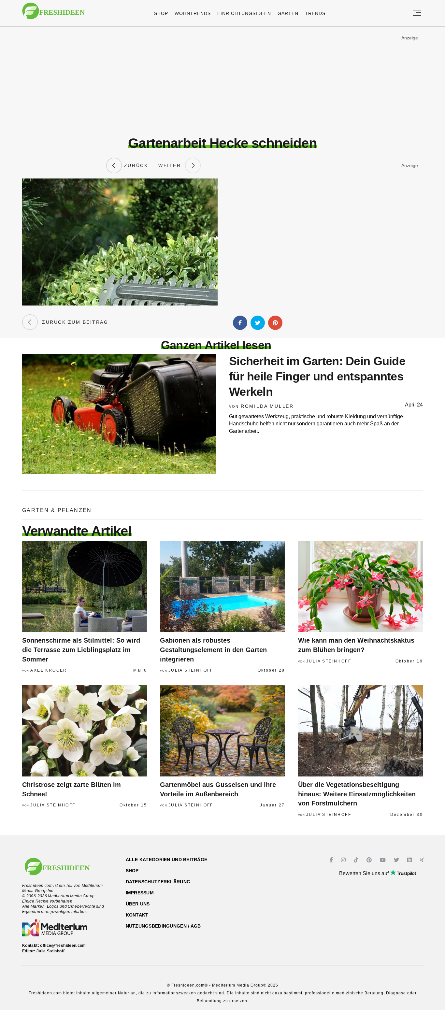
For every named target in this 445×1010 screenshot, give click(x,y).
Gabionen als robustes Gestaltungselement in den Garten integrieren (213, 649)
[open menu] (417, 13)
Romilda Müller (267, 406)
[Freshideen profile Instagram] (344, 860)
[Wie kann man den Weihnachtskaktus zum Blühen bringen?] (360, 586)
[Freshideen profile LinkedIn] (410, 860)
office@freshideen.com (63, 945)
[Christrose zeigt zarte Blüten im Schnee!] (84, 730)
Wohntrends (193, 13)
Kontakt (137, 915)
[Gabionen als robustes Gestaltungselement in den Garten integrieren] (222, 586)
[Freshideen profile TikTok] (357, 860)
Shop (161, 13)
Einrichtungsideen (244, 13)
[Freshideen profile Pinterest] (369, 860)
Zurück (135, 165)
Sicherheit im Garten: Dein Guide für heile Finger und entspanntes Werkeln (317, 376)
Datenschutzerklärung (158, 881)
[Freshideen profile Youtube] (383, 860)
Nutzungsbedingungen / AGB (163, 926)
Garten (288, 13)
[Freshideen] (53, 14)
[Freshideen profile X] (397, 860)
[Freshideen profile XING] (422, 860)
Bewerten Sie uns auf (364, 873)
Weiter (171, 165)
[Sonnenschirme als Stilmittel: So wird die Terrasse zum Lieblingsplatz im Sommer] (84, 586)
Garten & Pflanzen (57, 510)
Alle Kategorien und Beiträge (167, 859)
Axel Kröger (48, 670)
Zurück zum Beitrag (73, 322)
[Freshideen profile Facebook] (332, 860)
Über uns (138, 903)
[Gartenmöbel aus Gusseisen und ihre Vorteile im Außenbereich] (222, 730)
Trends (315, 13)
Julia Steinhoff (190, 670)
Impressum (140, 892)
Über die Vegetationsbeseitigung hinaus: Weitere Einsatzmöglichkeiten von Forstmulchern (357, 794)
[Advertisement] (222, 81)
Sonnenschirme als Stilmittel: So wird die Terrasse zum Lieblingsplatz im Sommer (81, 649)
